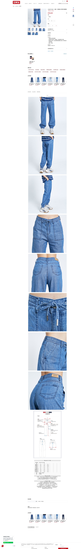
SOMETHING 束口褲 (53, 71)
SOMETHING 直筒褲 (45, 71)
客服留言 (46, 547)
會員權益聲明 (46, 548)
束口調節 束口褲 (56, 69)
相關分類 (29, 67)
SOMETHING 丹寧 (31, 69)
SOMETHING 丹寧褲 (38, 71)
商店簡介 (32, 547)
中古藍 (49, 16)
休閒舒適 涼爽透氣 (49, 69)
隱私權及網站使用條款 (34, 548)
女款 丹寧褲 (37, 69)
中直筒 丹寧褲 (43, 69)
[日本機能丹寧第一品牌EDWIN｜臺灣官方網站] (18, 2)
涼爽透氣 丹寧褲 (30, 71)
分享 (49, 51)
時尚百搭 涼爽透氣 (62, 69)
